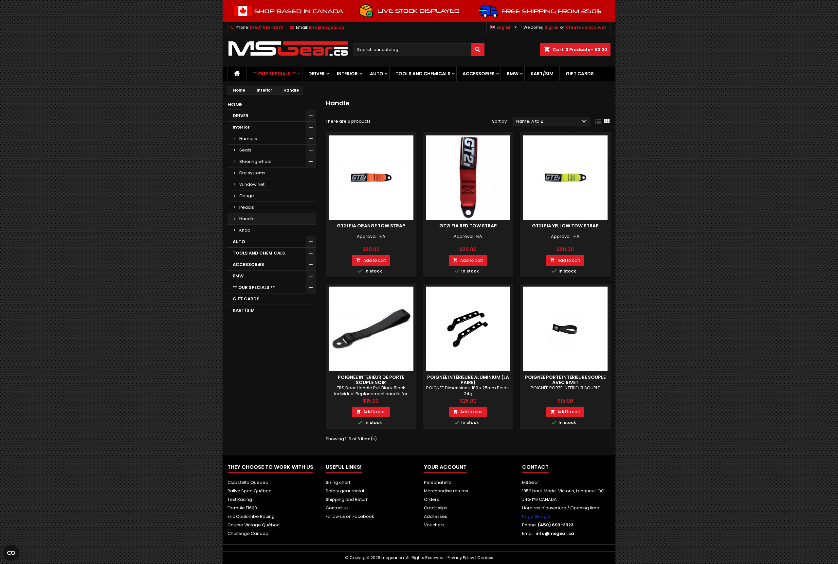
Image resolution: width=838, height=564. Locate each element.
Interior (347, 73)
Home (235, 104)
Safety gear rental (345, 491)
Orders (431, 499)
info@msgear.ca (326, 27)
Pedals (246, 207)
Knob (244, 230)
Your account (445, 467)
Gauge (246, 196)
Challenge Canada (248, 533)
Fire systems (252, 173)
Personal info (438, 482)
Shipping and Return (347, 499)
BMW (513, 73)
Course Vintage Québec (254, 525)
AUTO (376, 73)
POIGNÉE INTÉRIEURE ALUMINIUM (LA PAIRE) (468, 380)
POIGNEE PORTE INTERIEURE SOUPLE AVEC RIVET (565, 380)
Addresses (435, 516)
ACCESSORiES (479, 73)
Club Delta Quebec (248, 482)
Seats (245, 150)
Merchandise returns (446, 491)
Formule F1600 (242, 508)
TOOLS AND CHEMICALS (422, 73)
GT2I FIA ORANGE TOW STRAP (371, 225)
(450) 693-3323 (266, 27)
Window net (251, 184)
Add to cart (371, 260)
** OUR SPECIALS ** (274, 73)
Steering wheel (255, 161)
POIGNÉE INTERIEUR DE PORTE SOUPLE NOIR (371, 380)
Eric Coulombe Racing (251, 516)
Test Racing (240, 499)
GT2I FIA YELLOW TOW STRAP (565, 225)
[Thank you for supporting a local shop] (419, 11)
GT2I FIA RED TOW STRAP (468, 225)
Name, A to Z (552, 122)
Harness (248, 138)
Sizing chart (338, 482)
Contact (535, 467)
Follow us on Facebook (350, 516)
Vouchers (434, 525)
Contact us (337, 508)
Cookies (485, 557)
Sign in (551, 27)
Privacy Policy (460, 557)
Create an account (586, 27)
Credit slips (435, 508)
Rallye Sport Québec (249, 491)
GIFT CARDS (580, 73)
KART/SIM (542, 73)
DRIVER (316, 73)
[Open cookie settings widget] (11, 553)
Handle (247, 219)
